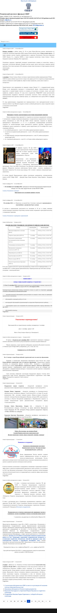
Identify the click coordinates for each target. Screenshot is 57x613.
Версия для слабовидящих (28, 1)
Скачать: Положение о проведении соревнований (15, 215)
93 (39, 601)
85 (11, 601)
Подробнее (5, 69)
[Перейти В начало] (4, 601)
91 (32, 601)
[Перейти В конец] (49, 601)
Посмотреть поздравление (23, 507)
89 (25, 601)
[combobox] (9, 41)
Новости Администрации (8, 316)
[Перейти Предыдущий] (7, 601)
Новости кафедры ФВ (8, 200)
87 (18, 601)
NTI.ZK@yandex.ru (38, 25)
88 (21, 601)
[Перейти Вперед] (46, 601)
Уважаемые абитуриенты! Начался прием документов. (20, 589)
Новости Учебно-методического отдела (12, 112)
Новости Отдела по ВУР (8, 48)
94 (42, 601)
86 (14, 601)
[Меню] (5, 45)
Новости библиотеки (7, 222)
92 (35, 601)
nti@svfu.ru (7, 20)
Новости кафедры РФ (8, 183)
